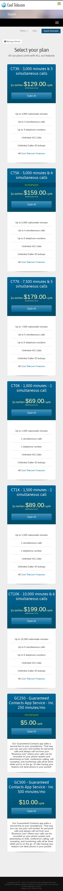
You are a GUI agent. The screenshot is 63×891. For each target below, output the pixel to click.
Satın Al (31, 95)
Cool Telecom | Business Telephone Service (13, 5)
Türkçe (23, 31)
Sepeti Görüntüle (51, 31)
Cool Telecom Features (33, 153)
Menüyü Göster (13, 41)
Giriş (35, 31)
